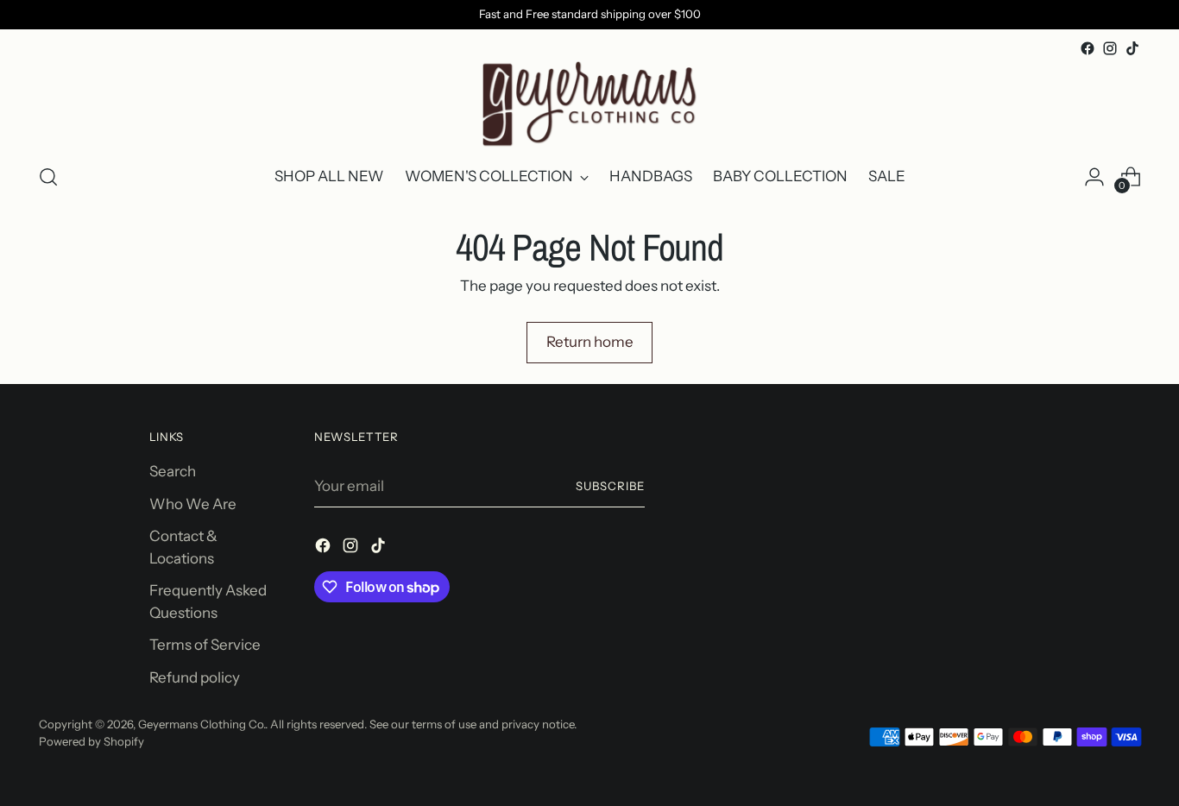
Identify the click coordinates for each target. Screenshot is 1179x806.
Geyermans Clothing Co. (201, 724)
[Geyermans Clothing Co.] (589, 104)
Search (172, 471)
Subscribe (610, 486)
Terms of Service (205, 644)
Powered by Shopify (91, 741)
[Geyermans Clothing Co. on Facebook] (1087, 48)
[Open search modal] (48, 177)
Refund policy (194, 677)
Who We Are (192, 504)
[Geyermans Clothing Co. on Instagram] (1110, 48)
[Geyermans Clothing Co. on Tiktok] (1132, 48)
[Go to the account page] (1094, 177)
